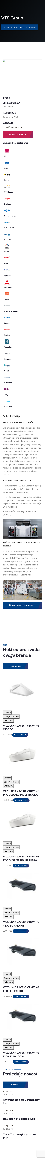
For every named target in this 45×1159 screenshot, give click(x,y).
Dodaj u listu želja (11, 716)
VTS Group (8, 192)
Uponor (7, 323)
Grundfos (8, 383)
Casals (6, 371)
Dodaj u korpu (20, 735)
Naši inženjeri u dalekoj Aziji (19, 1119)
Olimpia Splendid (11, 311)
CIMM (6, 252)
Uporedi (7, 712)
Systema (7, 275)
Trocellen (8, 347)
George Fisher (10, 216)
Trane (6, 299)
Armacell (7, 359)
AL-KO (6, 263)
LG (5, 156)
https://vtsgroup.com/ (12, 127)
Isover (6, 180)
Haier (6, 168)
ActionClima (9, 228)
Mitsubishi (8, 287)
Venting (7, 335)
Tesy (6, 395)
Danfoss (7, 204)
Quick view (8, 720)
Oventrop (8, 406)
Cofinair (7, 240)
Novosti (9, 1095)
